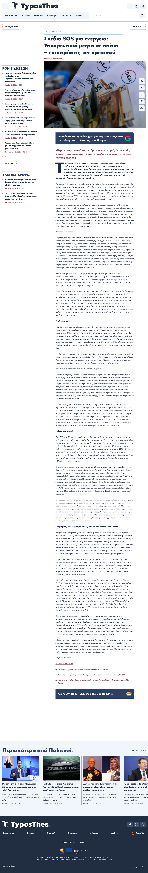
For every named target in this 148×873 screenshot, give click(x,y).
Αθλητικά (66, 15)
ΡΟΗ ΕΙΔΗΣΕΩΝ (15, 68)
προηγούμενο (11, 26)
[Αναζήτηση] (142, 15)
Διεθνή (78, 15)
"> (90, 138)
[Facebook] (130, 6)
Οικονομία (52, 15)
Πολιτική (38, 15)
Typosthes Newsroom (53, 58)
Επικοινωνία (69, 842)
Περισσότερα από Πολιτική (37, 750)
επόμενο (137, 26)
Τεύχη (82, 842)
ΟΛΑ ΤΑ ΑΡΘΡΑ (9, 163)
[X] (143, 6)
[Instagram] (136, 6)
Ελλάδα (26, 15)
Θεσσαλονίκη (11, 15)
